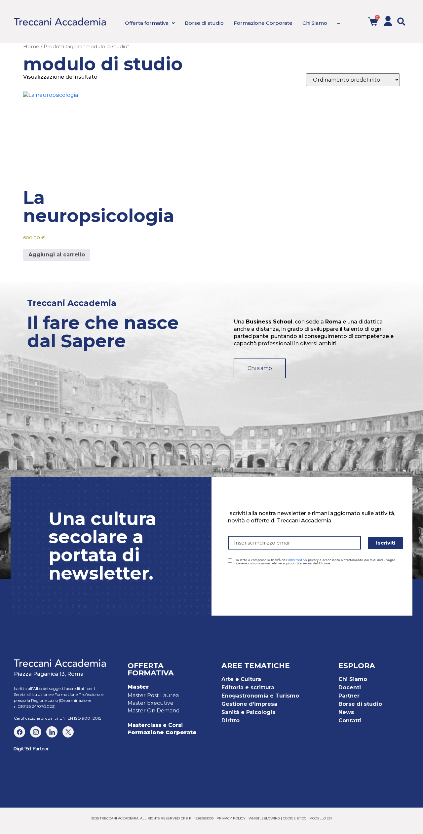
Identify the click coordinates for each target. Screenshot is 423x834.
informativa (297, 560)
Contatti (350, 720)
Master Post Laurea (153, 695)
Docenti (349, 687)
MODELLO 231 (320, 818)
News (346, 712)
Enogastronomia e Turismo (260, 696)
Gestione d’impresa (249, 704)
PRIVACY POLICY (231, 818)
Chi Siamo (352, 679)
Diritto (230, 720)
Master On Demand (154, 710)
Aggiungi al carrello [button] (56, 254)
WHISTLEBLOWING (264, 818)
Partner (349, 696)
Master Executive (150, 703)
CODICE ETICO (294, 818)
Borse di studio (360, 704)
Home (31, 47)
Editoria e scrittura (247, 687)
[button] (401, 21)
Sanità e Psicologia (248, 712)
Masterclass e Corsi (155, 725)
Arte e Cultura (241, 679)
